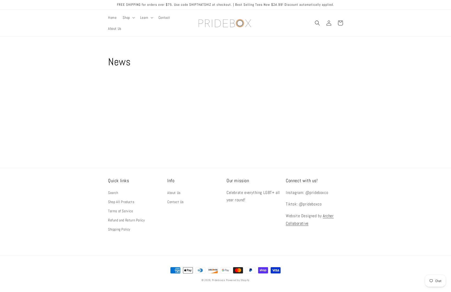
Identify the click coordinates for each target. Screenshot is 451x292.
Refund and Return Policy (126, 220)
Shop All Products (121, 201)
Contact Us (175, 201)
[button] (128, 17)
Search (113, 192)
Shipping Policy (119, 229)
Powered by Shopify (238, 280)
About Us (174, 192)
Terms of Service (120, 211)
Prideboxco (218, 280)
